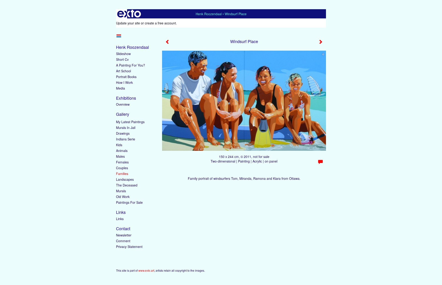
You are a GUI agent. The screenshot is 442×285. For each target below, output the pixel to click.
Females (122, 162)
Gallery (122, 114)
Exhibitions (126, 98)
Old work (123, 196)
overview (123, 104)
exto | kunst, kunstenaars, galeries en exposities (129, 13)
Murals (121, 191)
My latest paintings (130, 121)
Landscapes (125, 179)
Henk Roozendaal (209, 14)
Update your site (128, 23)
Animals (122, 150)
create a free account (160, 23)
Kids (119, 144)
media (120, 88)
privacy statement (129, 246)
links (120, 218)
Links (121, 212)
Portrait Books (126, 76)
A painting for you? (130, 65)
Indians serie (125, 139)
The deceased (126, 185)
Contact (123, 228)
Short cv (122, 59)
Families (122, 173)
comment (123, 240)
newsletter (123, 235)
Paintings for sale (129, 202)
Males (120, 156)
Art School (123, 71)
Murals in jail (125, 127)
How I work (124, 82)
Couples (122, 168)
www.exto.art (146, 270)
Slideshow (123, 53)
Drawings (123, 133)
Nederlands (118, 36)
